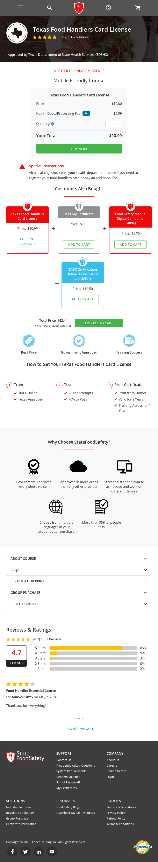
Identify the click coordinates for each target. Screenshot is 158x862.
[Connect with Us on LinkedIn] (39, 851)
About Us (113, 760)
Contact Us (63, 760)
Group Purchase (25, 592)
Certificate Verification (21, 824)
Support (63, 753)
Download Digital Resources (75, 813)
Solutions (15, 801)
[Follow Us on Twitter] (25, 851)
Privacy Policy (116, 813)
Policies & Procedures (121, 807)
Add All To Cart (99, 323)
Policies (114, 801)
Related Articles (25, 604)
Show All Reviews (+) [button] (79, 729)
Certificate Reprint (27, 581)
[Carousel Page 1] (75, 718)
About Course (23, 558)
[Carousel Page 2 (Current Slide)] (79, 718)
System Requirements (71, 771)
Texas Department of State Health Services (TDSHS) (68, 54)
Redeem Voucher (68, 777)
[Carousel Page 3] (83, 718)
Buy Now (79, 149)
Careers (112, 765)
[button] (20, 8)
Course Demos (117, 771)
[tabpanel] (79, 558)
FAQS (14, 570)
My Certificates (66, 788)
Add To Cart (79, 244)
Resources (65, 801)
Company (115, 753)
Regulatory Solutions (20, 813)
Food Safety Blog (67, 807)
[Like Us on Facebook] (12, 851)
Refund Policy (116, 818)
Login (110, 777)
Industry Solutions (18, 807)
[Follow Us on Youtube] (52, 851)
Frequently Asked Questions (75, 765)
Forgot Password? (68, 782)
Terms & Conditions (120, 824)
